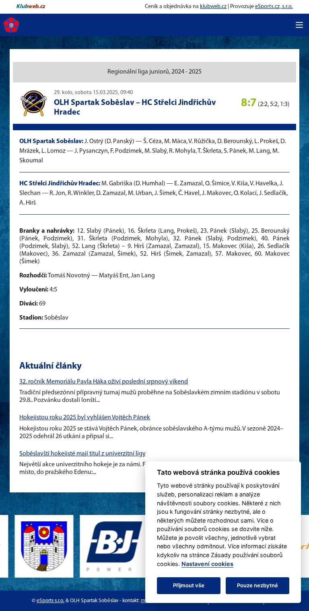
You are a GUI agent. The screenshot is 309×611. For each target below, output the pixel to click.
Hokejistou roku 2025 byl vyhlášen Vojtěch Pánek (84, 417)
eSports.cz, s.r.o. (274, 7)
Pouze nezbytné (257, 585)
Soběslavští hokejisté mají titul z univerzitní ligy (82, 454)
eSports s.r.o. (50, 600)
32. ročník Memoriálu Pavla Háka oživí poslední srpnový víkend (103, 382)
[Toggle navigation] (299, 24)
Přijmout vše (188, 585)
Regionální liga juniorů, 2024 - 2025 (154, 72)
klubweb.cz (213, 7)
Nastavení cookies (207, 563)
